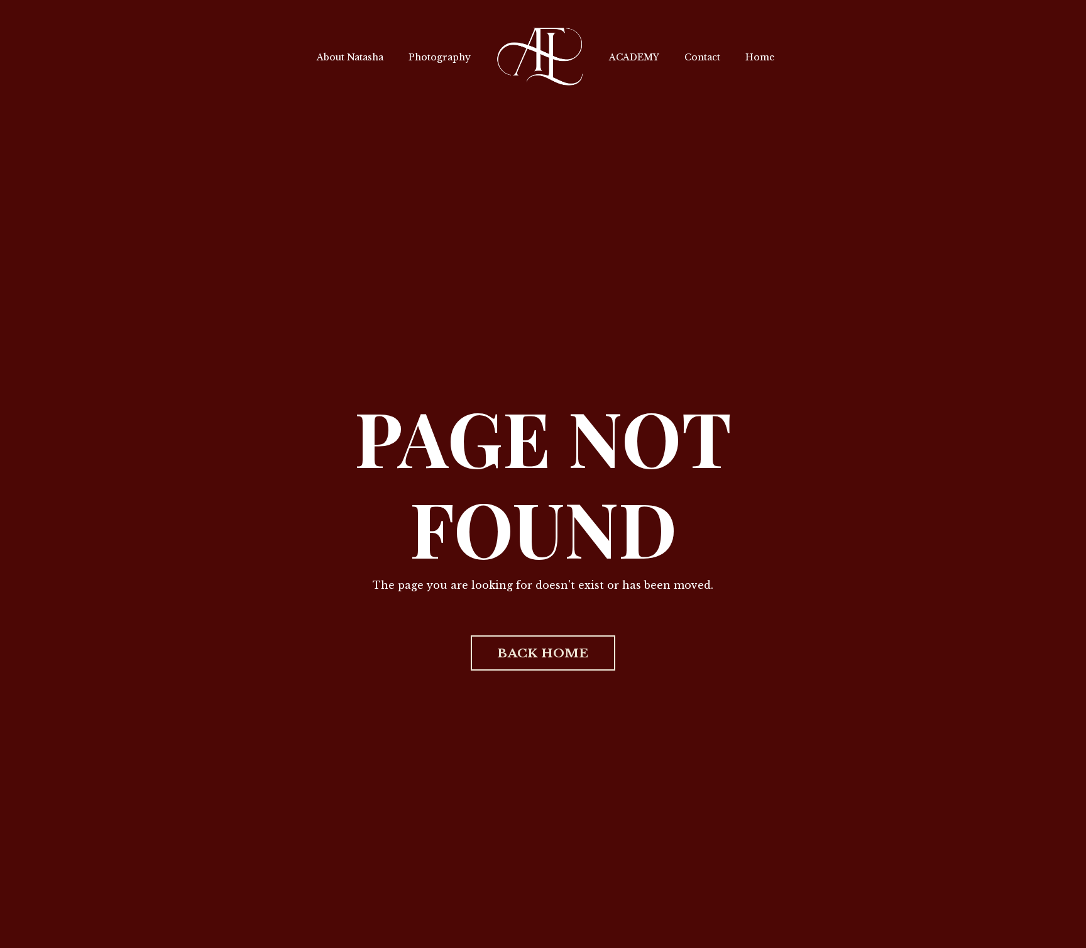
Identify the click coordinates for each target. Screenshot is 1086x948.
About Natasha (350, 57)
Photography (440, 57)
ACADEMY (634, 57)
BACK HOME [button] (542, 653)
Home (759, 57)
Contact (702, 57)
